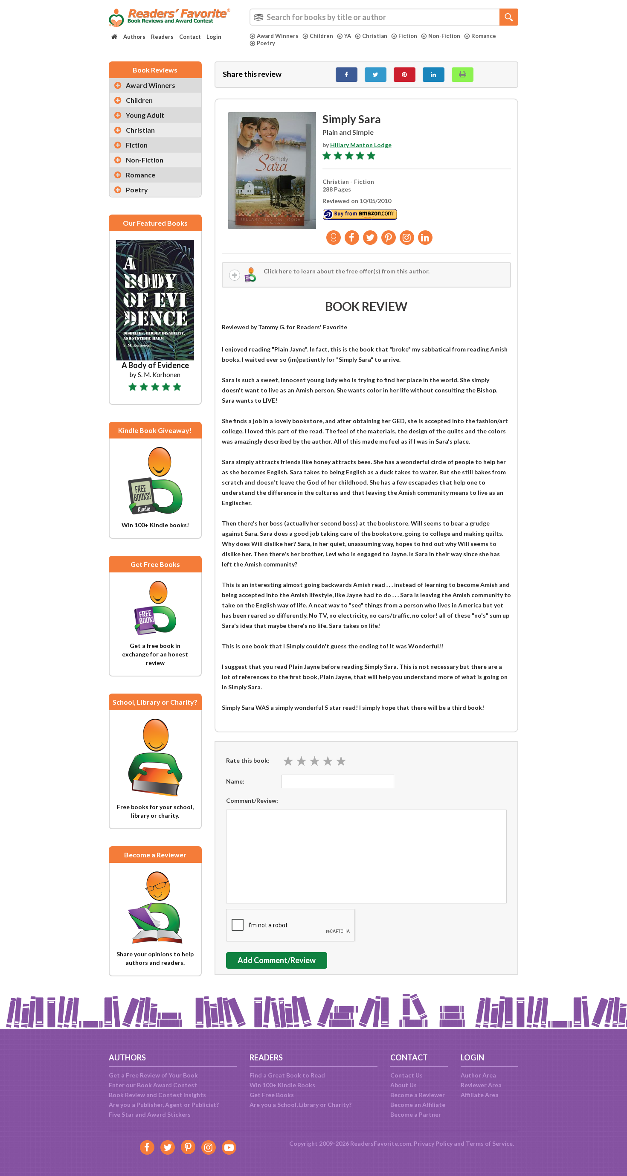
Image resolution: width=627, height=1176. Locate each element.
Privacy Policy (433, 1143)
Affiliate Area (480, 1094)
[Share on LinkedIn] (433, 74)
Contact (190, 36)
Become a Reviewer (417, 1094)
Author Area (478, 1075)
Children (321, 35)
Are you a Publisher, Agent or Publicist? (164, 1104)
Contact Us (406, 1075)
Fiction (407, 35)
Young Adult (145, 115)
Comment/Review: (252, 800)
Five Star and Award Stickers (150, 1114)
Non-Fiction (444, 35)
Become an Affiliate (417, 1104)
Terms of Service (489, 1143)
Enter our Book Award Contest (153, 1085)
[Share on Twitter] (375, 74)
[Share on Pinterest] (404, 74)
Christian (374, 35)
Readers (162, 36)
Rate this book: (248, 760)
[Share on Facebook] (346, 74)
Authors (134, 36)
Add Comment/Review (277, 960)
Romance (483, 35)
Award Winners (278, 35)
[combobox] (383, 17)
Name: (235, 781)
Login (213, 36)
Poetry (266, 43)
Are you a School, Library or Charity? (300, 1104)
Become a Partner (415, 1114)
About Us (403, 1085)
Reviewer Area (481, 1085)
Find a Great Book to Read (287, 1075)
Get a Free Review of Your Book (153, 1075)
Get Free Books (272, 1094)
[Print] (462, 74)
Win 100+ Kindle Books (282, 1085)
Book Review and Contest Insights (157, 1094)
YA (347, 35)
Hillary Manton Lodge (361, 144)
